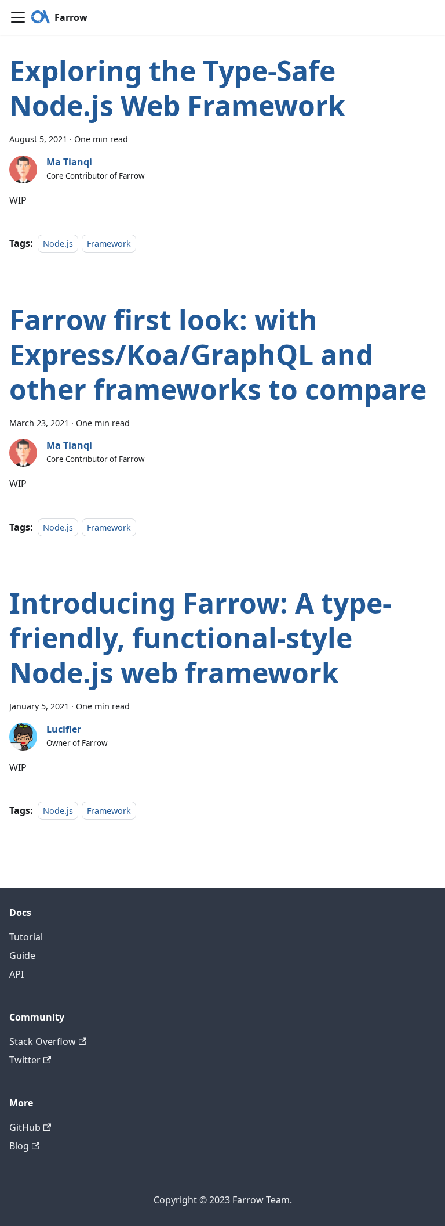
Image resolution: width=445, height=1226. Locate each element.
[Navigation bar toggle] (18, 17)
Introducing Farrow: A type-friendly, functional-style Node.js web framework (200, 637)
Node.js (58, 243)
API (16, 974)
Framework (109, 243)
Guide (22, 955)
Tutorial (26, 937)
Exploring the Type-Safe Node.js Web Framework (177, 88)
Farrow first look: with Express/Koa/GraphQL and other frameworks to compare (217, 354)
